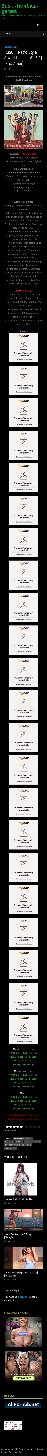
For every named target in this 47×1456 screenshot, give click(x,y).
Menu (8, 33)
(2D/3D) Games (10, 47)
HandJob (9, 1142)
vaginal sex (10, 1148)
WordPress (9, 1452)
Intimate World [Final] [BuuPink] (19, 1199)
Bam (21, 1452)
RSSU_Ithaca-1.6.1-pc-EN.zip (23, 1053)
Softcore (26, 1145)
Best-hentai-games (20, 9)
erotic (29, 1138)
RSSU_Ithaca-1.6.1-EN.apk (23, 1057)
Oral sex (29, 1142)
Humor (19, 1142)
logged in (22, 1297)
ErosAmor (35, 172)
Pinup (37, 1142)
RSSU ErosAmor (12, 1145)
